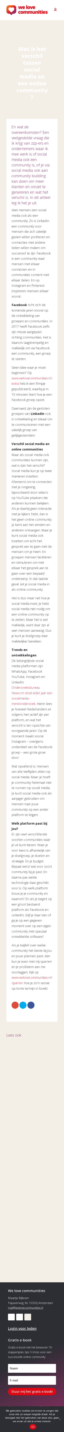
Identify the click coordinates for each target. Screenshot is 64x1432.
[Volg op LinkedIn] (11, 1317)
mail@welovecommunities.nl (25, 1308)
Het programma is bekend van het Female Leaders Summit (29, 1240)
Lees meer (17, 1119)
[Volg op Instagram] (27, 1317)
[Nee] (59, 1419)
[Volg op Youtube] (19, 1317)
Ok (32, 1426)
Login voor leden (22, 1328)
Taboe (16, 1173)
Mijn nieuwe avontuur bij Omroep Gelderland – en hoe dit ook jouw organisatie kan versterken (32, 1099)
